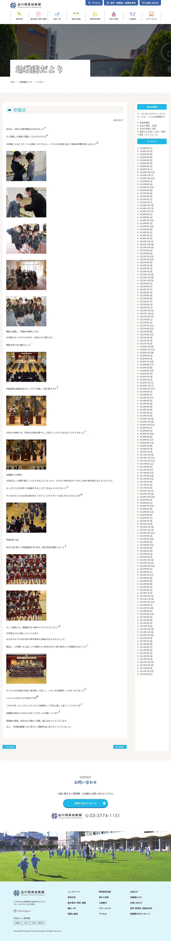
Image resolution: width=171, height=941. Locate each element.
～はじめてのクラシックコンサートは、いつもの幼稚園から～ (151, 116)
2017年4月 (144, 478)
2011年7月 (144, 671)
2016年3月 (144, 517)
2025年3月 (144, 196)
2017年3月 (144, 481)
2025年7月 (144, 187)
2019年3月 (144, 409)
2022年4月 (144, 298)
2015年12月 (145, 526)
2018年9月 (144, 427)
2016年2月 (144, 520)
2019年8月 (144, 394)
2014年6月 (144, 577)
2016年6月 (144, 508)
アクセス (103, 913)
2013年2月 (144, 622)
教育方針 (19, 19)
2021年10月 (145, 316)
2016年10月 (145, 496)
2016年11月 (145, 493)
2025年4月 (144, 193)
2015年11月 (145, 529)
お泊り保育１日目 (148, 128)
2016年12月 (145, 490)
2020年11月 (145, 349)
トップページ (74, 891)
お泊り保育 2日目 (148, 125)
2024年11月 (145, 208)
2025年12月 (145, 172)
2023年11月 (145, 244)
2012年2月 (144, 656)
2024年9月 (144, 214)
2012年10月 (145, 634)
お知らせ (134, 891)
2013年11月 (145, 598)
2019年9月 (144, 391)
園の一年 (57, 19)
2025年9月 (144, 181)
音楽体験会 (145, 122)
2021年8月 (144, 322)
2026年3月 (144, 163)
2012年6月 (144, 643)
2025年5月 (144, 190)
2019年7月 (144, 397)
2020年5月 (144, 367)
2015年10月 (145, 532)
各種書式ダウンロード (140, 913)
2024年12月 (145, 205)
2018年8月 (144, 430)
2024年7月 (144, 220)
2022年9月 (144, 283)
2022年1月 (144, 307)
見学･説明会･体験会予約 (141, 908)
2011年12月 (145, 662)
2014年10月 (145, 565)
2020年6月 (144, 364)
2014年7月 (144, 574)
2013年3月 (144, 619)
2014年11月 (145, 562)
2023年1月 (144, 271)
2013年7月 (144, 607)
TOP (12, 81)
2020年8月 (144, 358)
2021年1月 (144, 343)
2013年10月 (145, 601)
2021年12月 (145, 310)
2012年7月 (144, 640)
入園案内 (132, 19)
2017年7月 (144, 469)
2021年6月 (144, 328)
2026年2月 (144, 166)
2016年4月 (144, 514)
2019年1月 (144, 415)
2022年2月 (144, 304)
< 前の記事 (9, 746)
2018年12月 (145, 418)
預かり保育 (113, 19)
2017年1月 (144, 487)
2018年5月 (144, 439)
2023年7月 (144, 256)
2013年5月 (144, 613)
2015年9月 (144, 535)
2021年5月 (144, 331)
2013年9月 (144, 604)
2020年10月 (145, 352)
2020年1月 (144, 379)
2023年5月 (144, 259)
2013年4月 (144, 616)
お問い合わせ (136, 902)
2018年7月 (144, 433)
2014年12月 (145, 559)
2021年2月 (144, 340)
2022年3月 (144, 301)
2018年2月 (144, 448)
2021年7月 (144, 325)
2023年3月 (144, 265)
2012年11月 (145, 631)
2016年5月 (144, 511)
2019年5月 (144, 403)
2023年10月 (145, 247)
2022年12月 (145, 274)
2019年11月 (145, 385)
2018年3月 (144, 445)
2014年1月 (144, 592)
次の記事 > (120, 746)
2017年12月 (145, 454)
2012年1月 (144, 659)
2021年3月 (144, 337)
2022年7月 (144, 289)
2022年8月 (144, 286)
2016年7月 (144, 505)
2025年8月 (144, 184)
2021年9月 (144, 319)
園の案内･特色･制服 (38, 19)
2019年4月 (144, 406)
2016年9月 (144, 499)
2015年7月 (144, 538)
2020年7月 (144, 361)
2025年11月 (145, 175)
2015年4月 (144, 547)
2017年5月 (144, 475)
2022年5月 (144, 295)
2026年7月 (144, 151)
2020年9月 (144, 355)
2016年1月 (144, 523)
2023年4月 (144, 262)
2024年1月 (144, 238)
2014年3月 (144, 586)
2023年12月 (145, 241)
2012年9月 (144, 637)
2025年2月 (144, 199)
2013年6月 (144, 610)
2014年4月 (144, 583)
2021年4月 (144, 334)
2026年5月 (144, 157)
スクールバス (151, 19)
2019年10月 (145, 388)
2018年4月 (144, 442)
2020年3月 (144, 373)
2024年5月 (144, 226)
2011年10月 (145, 665)
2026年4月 (144, 160)
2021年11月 (145, 313)
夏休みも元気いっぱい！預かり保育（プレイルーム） (151, 133)
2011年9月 (144, 668)
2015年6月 (144, 541)
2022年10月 (145, 280)
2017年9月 (144, 463)
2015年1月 (144, 556)
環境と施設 (76, 19)
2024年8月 (144, 217)
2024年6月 (144, 223)
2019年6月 (144, 400)
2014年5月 (144, 580)
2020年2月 (144, 376)
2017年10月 (145, 460)
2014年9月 (144, 568)
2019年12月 (145, 382)
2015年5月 (144, 544)
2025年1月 (144, 202)
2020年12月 (145, 346)
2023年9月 (144, 250)
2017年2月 (144, 484)
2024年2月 (144, 235)
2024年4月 (144, 229)
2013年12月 (145, 595)
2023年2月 (144, 268)
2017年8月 (144, 466)
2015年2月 (144, 553)
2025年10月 (145, 178)
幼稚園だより (26, 81)
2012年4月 (144, 650)
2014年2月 (144, 589)
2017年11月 (145, 457)
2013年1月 (144, 625)
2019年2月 (144, 412)
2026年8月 (144, 148)
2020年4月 (144, 370)
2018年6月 (144, 436)
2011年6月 (144, 674)
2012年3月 (144, 653)
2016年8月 (144, 502)
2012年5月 (144, 646)
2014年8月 (144, 571)
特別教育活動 (95, 19)
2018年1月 (144, 451)
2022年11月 (145, 277)
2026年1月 (144, 169)
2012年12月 (145, 628)
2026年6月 (144, 154)
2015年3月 (144, 550)
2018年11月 (145, 421)
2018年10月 (145, 424)
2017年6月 (144, 472)
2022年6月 (144, 292)
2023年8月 (144, 253)
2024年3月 (144, 232)
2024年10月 (145, 211)
